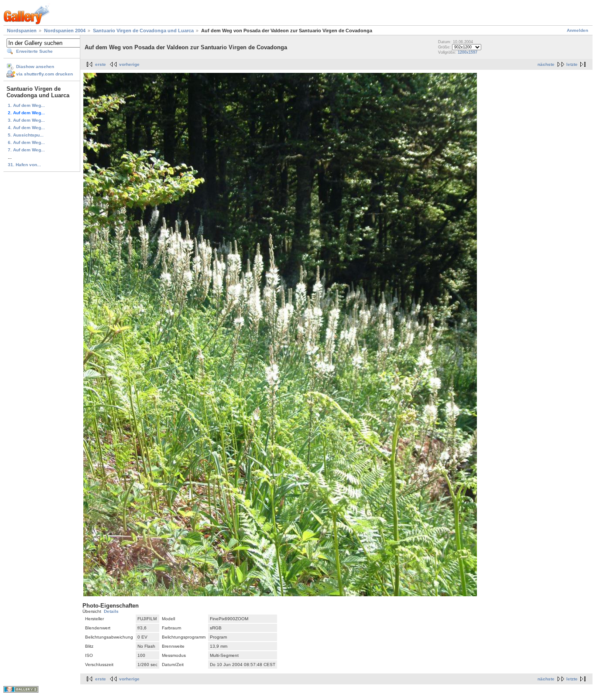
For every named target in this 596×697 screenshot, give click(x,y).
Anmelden (577, 30)
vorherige (129, 64)
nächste (546, 64)
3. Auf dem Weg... (26, 120)
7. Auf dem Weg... (26, 149)
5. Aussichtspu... (26, 135)
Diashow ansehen (35, 66)
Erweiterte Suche (34, 51)
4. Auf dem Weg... (26, 127)
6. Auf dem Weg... (26, 142)
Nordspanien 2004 (65, 30)
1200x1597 (467, 52)
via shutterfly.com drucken (44, 74)
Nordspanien (22, 30)
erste (100, 64)
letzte (572, 64)
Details (111, 611)
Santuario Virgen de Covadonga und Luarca (143, 30)
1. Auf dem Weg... (26, 105)
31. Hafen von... (24, 164)
